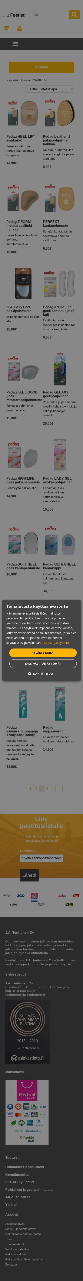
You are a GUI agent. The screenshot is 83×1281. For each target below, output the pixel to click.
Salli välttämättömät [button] (43, 663)
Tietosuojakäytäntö (55, 643)
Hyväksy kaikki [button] (42, 653)
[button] (41, 673)
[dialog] (41, 641)
